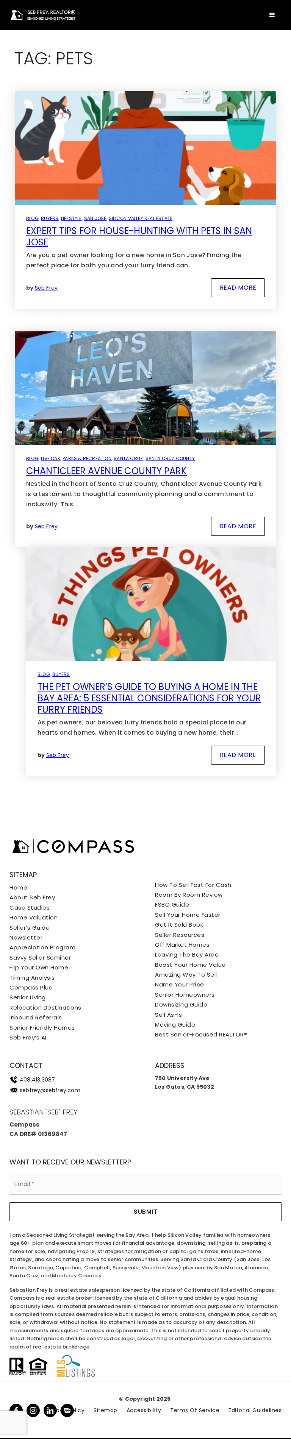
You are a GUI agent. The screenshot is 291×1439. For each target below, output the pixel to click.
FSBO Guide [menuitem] (172, 904)
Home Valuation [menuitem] (33, 917)
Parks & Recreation (87, 458)
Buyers (49, 218)
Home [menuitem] (18, 887)
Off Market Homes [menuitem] (182, 945)
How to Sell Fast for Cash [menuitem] (193, 885)
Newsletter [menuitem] (25, 937)
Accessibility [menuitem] (144, 1410)
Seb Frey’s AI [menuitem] (28, 1037)
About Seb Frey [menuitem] (32, 897)
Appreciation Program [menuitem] (42, 947)
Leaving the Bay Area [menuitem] (187, 954)
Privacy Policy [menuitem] (65, 1410)
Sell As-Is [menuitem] (168, 1015)
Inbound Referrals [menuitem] (35, 1017)
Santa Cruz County (170, 458)
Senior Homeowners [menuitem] (185, 995)
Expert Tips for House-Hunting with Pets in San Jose (139, 236)
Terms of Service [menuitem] (194, 1410)
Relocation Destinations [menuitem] (45, 1007)
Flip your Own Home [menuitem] (38, 967)
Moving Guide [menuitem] (175, 1025)
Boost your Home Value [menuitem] (190, 965)
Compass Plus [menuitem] (30, 987)
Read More (238, 287)
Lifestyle (71, 218)
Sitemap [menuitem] (105, 1410)
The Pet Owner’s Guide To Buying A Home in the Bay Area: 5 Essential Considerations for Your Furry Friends (149, 698)
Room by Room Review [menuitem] (189, 895)
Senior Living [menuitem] (27, 997)
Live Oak (50, 458)
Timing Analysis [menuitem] (32, 978)
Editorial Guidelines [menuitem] (255, 1410)
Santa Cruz (128, 458)
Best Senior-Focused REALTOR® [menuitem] (201, 1034)
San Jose (95, 218)
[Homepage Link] (42, 14)
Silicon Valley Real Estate (140, 218)
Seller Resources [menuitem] (179, 935)
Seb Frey (46, 288)
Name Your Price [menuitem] (179, 984)
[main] (145, 407)
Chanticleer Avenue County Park (106, 471)
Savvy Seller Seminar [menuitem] (40, 957)
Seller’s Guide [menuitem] (29, 928)
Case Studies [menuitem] (29, 907)
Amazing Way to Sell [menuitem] (186, 975)
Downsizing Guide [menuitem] (181, 1004)
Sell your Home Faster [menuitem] (188, 915)
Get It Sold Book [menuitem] (179, 925)
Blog (32, 218)
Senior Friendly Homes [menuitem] (42, 1028)
